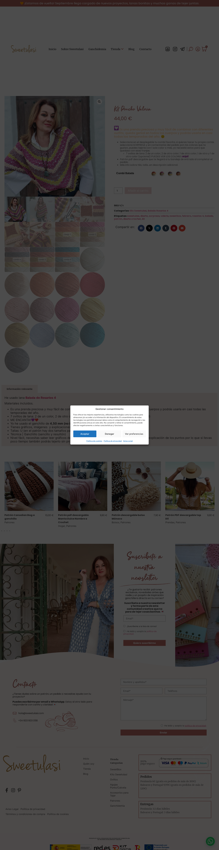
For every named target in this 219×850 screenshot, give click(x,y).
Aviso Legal (128, 441)
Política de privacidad (113, 441)
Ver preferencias (134, 433)
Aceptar (84, 433)
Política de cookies (94, 441)
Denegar (109, 433)
